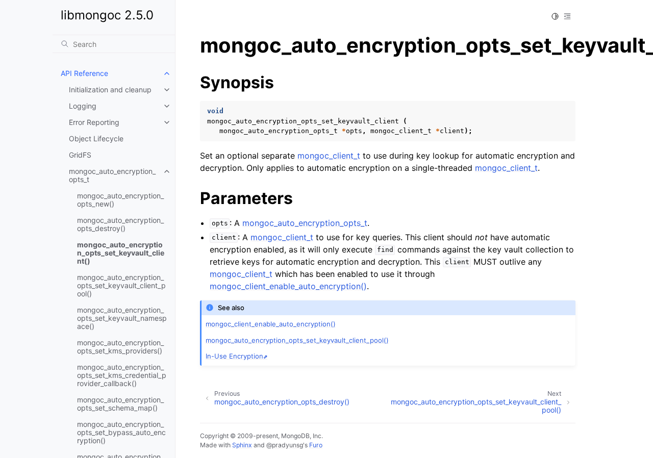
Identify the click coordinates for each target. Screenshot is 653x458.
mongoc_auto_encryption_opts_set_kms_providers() (120, 346)
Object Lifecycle (96, 138)
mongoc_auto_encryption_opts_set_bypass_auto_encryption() (121, 432)
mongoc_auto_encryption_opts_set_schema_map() (120, 403)
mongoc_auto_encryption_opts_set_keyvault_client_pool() (121, 285)
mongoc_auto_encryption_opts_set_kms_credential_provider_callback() (121, 375)
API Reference (84, 73)
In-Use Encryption (234, 356)
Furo (315, 445)
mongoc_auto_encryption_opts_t (112, 175)
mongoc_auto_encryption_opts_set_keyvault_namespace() (122, 318)
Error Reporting (94, 122)
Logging (82, 105)
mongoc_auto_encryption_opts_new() (120, 199)
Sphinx (242, 445)
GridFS (80, 154)
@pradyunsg (284, 445)
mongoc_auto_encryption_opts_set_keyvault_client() (120, 252)
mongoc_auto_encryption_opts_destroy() (120, 224)
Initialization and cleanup (110, 89)
